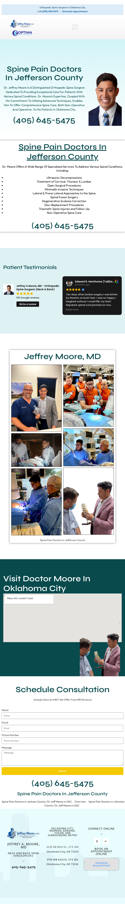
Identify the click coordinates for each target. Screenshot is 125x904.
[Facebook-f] (97, 841)
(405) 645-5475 (50, 11)
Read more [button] (72, 309)
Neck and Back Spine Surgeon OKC (23, 855)
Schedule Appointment (75, 11)
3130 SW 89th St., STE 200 (62, 846)
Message (7, 747)
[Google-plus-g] (106, 841)
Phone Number (10, 735)
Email (5, 722)
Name (5, 710)
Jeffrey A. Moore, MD (23, 845)
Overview (80, 801)
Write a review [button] (27, 304)
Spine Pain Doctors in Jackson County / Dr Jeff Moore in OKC (37, 801)
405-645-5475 (24, 867)
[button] (75, 27)
